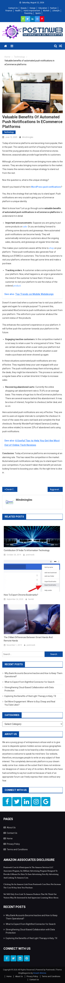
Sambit (31, 599)
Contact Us (13, 8)
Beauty (24, 8)
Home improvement (32, 11)
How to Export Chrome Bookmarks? (21, 595)
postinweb (30, 555)
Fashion (53, 8)
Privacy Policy (13, 844)
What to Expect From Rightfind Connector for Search (29, 682)
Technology (9, 132)
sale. (25, 226)
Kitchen (46, 11)
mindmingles (27, 137)
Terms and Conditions (17, 849)
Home (10, 838)
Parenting (28, 13)
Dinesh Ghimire (39, 973)
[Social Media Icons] (7, 801)
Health (18, 11)
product (17, 285)
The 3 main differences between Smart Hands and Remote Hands (28, 639)
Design (33, 8)
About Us (11, 827)
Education (43, 8)
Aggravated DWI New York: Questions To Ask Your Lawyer (56, 489)
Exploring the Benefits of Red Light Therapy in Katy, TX (30, 696)
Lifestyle (56, 11)
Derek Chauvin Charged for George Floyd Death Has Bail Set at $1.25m (11, 489)
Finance (8, 11)
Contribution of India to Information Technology (27, 550)
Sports (38, 13)
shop (51, 248)
